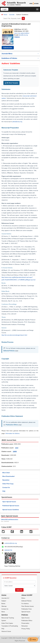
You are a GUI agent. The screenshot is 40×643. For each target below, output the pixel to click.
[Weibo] (31, 531)
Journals (11, 14)
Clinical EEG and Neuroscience (9, 519)
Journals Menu (6, 53)
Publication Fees (26, 609)
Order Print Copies (7, 623)
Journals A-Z (5, 598)
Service (4, 615)
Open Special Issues (9, 501)
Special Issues (25, 611)
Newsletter (5, 480)
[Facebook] (12, 531)
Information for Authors (12, 433)
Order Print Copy (7, 483)
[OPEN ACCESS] (34, 3)
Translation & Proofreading (9, 626)
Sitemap (4, 606)
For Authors (25, 603)
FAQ (3, 491)
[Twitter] (3, 531)
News (3, 611)
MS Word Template (12, 83)
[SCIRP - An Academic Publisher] (13, 3)
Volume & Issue (6, 631)
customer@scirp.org (10, 543)
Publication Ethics (12, 424)
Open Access (25, 618)
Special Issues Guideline (10, 509)
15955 (15, 451)
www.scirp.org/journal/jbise (21, 33)
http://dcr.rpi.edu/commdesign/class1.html (14, 335)
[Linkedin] (21, 531)
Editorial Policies (9, 350)
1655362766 (8, 550)
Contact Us (6, 487)
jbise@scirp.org (23, 35)
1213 (16, 448)
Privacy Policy (25, 628)
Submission (7, 47)
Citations (17, 37)
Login (4, 9)
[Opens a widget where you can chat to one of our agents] (32, 639)
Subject (3, 601)
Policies (24, 615)
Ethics (23, 598)
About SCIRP (26, 595)
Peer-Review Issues (27, 606)
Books (3, 603)
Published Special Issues (10, 505)
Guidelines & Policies (9, 58)
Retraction (24, 626)
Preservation (25, 623)
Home (5, 14)
